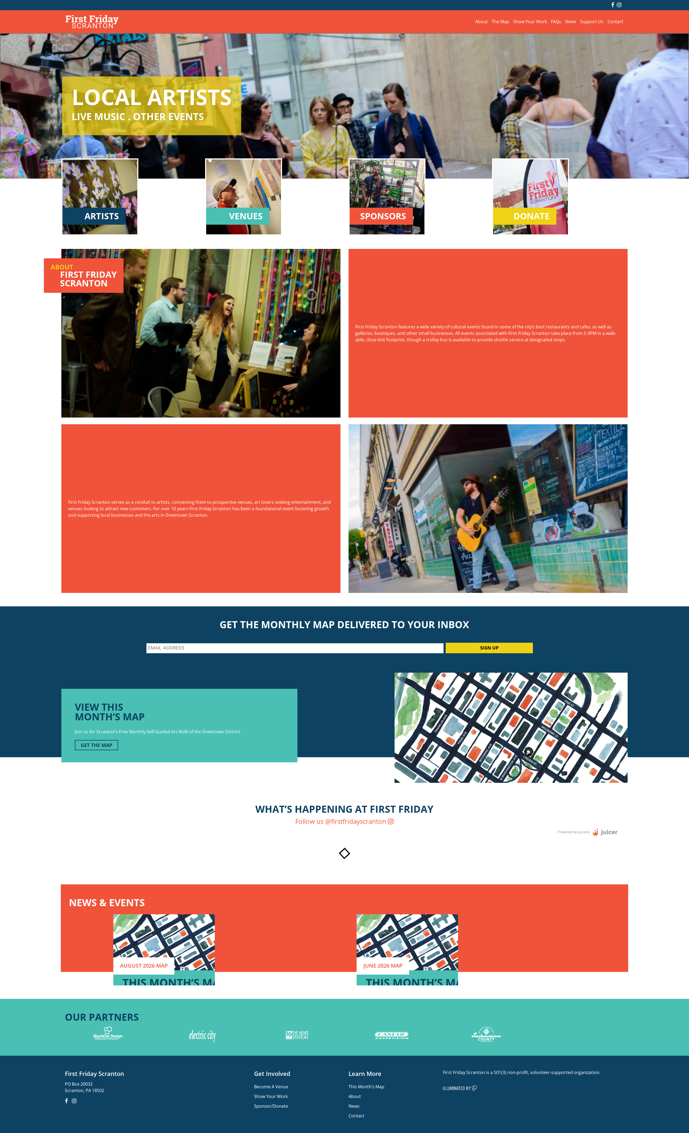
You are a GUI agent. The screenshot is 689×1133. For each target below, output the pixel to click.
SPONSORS (383, 216)
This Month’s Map (366, 1086)
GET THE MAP (96, 745)
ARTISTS (102, 216)
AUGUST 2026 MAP (144, 965)
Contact (615, 21)
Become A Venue (271, 1086)
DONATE (532, 216)
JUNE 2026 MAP (382, 965)
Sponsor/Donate (271, 1106)
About (481, 21)
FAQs (556, 21)
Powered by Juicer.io (574, 831)
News (570, 21)
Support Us (591, 21)
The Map (500, 21)
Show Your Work (530, 21)
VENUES (246, 216)
